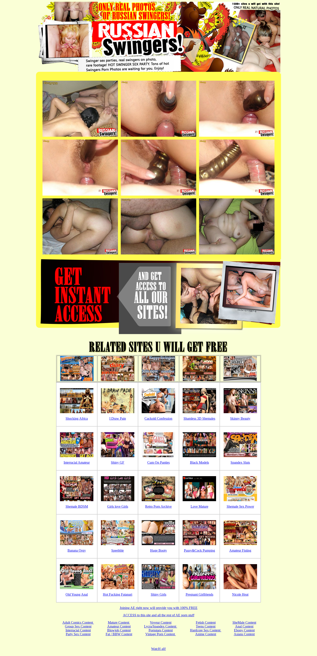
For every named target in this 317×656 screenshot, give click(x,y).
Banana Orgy (76, 550)
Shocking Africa (77, 418)
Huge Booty (158, 550)
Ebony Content (244, 630)
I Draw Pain (117, 418)
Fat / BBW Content (119, 634)
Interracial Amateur (77, 462)
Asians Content (244, 634)
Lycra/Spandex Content (160, 626)
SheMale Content (244, 622)
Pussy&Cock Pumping (199, 550)
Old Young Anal (77, 594)
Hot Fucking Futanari (117, 594)
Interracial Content (78, 630)
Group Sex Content (78, 626)
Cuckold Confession (158, 418)
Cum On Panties (158, 462)
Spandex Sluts (240, 462)
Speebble (117, 550)
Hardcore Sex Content (205, 630)
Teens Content (205, 626)
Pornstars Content (161, 630)
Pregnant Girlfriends (199, 594)
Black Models (199, 462)
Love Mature (199, 506)
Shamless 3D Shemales (199, 418)
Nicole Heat (240, 594)
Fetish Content (206, 622)
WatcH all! (158, 649)
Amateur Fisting (240, 550)
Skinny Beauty (240, 418)
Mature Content (119, 622)
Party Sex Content (78, 634)
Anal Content (244, 626)
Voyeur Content (160, 622)
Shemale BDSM (77, 506)
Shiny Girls (158, 594)
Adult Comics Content (78, 622)
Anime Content (205, 634)
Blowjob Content (119, 630)
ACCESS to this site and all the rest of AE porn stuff (158, 615)
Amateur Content (119, 626)
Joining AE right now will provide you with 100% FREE (159, 608)
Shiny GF (117, 462)
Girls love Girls (117, 506)
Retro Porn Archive (158, 506)
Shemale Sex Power (240, 506)
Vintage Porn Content (160, 634)
